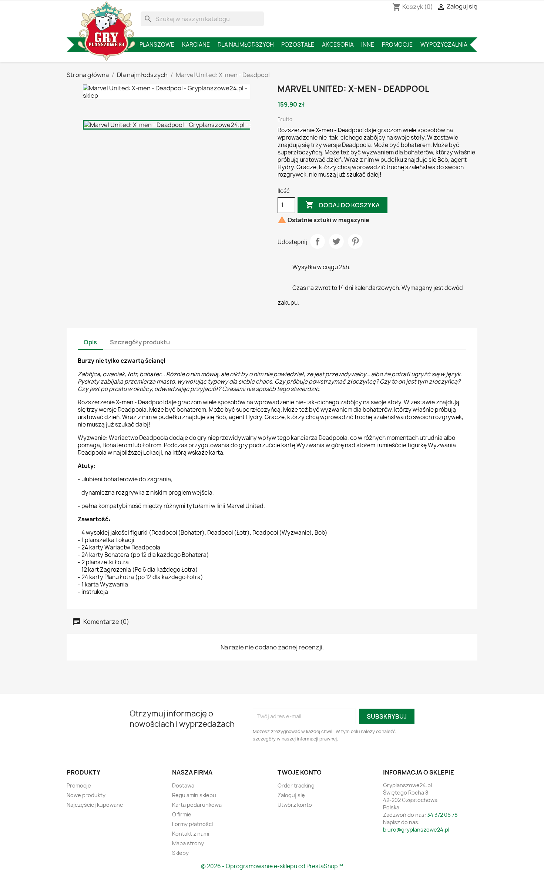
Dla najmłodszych (246, 45)
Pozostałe (297, 45)
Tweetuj (336, 241)
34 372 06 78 (442, 814)
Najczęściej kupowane (95, 804)
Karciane (196, 45)
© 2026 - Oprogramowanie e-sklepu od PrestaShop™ (272, 866)
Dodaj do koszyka (342, 204)
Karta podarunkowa (197, 804)
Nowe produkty (86, 795)
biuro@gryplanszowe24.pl (416, 829)
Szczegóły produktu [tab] (140, 342)
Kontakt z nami (190, 833)
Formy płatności (192, 823)
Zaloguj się (291, 795)
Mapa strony (188, 843)
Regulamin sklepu (194, 795)
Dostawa (183, 785)
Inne (367, 45)
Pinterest (355, 241)
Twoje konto (300, 772)
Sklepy (180, 852)
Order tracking (296, 785)
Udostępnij (317, 241)
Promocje (397, 45)
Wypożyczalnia (443, 45)
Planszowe (157, 45)
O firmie (181, 814)
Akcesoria (338, 45)
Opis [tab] (90, 342)
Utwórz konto (295, 804)
